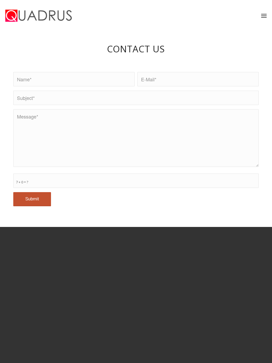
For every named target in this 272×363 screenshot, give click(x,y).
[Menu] (264, 15)
